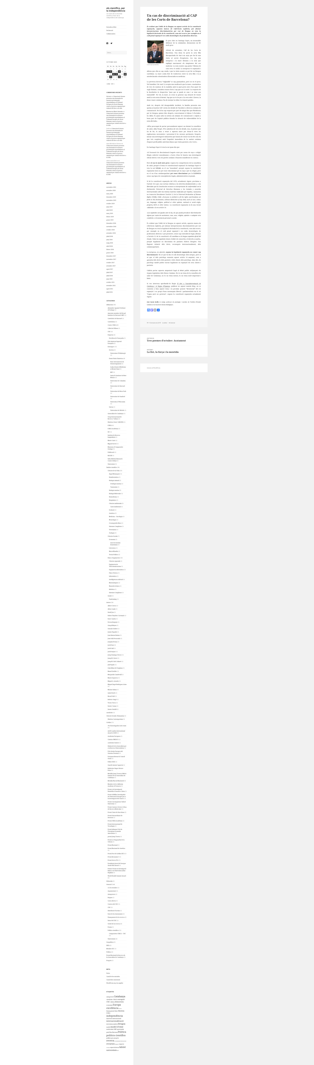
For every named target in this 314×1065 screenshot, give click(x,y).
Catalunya (119, 996)
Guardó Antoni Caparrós (115, 765)
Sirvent (108, 96)
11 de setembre (112, 888)
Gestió (110, 596)
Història (121, 1011)
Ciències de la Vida (113, 471)
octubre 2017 (110, 262)
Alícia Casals (111, 609)
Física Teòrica (113, 573)
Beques (110, 897)
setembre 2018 (111, 233)
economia (109, 1005)
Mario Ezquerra (113, 678)
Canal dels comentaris (113, 980)
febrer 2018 (110, 249)
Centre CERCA (112, 325)
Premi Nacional (112, 845)
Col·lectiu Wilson (113, 328)
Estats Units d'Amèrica (116, 358)
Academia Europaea (114, 736)
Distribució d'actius (114, 911)
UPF (118, 1050)
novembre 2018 (111, 226)
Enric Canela (112, 619)
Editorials (109, 881)
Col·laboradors (110, 34)
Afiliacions (109, 305)
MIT (111, 372)
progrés (116, 1038)
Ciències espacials (114, 561)
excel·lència (112, 1008)
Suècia (111, 407)
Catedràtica (111, 322)
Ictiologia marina (115, 484)
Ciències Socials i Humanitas (115, 716)
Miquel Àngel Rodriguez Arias (117, 684)
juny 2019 (109, 207)
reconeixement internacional (120, 1041)
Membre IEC (110, 949)
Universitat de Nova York (118, 391)
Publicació (111, 452)
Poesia (110, 927)
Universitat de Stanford (117, 396)
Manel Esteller (112, 671)
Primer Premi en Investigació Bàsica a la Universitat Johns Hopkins (117, 871)
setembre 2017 (111, 266)
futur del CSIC (112, 920)
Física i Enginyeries (114, 558)
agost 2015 (109, 289)
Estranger (111, 347)
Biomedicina (113, 497)
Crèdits (108, 722)
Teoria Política (113, 554)
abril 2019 (109, 210)
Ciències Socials (112, 536)
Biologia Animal (114, 480)
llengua (121, 1023)
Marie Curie (111, 440)
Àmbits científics (111, 467)
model (108, 1027)
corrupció (121, 999)
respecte (121, 1044)
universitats (111, 1050)
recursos (110, 1043)
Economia (112, 539)
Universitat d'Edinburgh (118, 353)
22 (110, 77)
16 (113, 74)
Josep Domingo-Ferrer (115, 655)
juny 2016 (109, 279)
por (112, 1038)
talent (122, 1047)
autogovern (110, 997)
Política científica (113, 930)
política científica (116, 1035)
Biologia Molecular (115, 493)
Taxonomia (113, 487)
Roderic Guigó (112, 699)
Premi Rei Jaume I (113, 857)
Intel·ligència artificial (116, 579)
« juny (108, 84)
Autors (108, 602)
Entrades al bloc (111, 27)
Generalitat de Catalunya (115, 413)
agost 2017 (109, 269)
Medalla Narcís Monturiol (116, 781)
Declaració (109, 30)
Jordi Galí (111, 648)
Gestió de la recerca (114, 924)
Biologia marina (114, 490)
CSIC (109, 331)
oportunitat (120, 1029)
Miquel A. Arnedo (113, 681)
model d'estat (117, 1026)
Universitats (111, 939)
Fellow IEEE (111, 762)
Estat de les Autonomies (115, 914)
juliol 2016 (109, 276)
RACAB (110, 455)
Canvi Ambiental (115, 507)
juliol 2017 (109, 272)
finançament (110, 1011)
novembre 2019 (111, 200)
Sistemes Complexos (115, 526)
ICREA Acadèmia (113, 429)
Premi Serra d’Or (113, 860)
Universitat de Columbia (118, 381)
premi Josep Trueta (114, 836)
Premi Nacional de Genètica (116, 848)
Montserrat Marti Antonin (114, 111)
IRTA (107, 945)
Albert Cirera (112, 606)
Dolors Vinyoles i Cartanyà (116, 615)
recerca (110, 1040)
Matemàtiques (113, 583)
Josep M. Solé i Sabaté (114, 661)
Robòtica (111, 589)
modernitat (109, 1029)
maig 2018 (109, 243)
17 (116, 74)
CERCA (115, 999)
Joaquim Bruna (112, 642)
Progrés (108, 960)
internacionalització (115, 1021)
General (108, 884)
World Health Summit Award (117, 876)
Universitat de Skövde (117, 410)
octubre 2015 (110, 282)
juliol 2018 (109, 236)
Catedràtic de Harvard (115, 318)
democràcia (119, 1002)
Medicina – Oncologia (115, 516)
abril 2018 (109, 246)
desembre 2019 (111, 197)
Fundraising (113, 599)
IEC (109, 432)
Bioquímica (112, 500)
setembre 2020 (111, 190)
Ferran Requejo (112, 622)
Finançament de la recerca (116, 917)
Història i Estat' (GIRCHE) (115, 422)
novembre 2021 (111, 187)
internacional (117, 1018)
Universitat (111, 464)
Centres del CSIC (113, 904)
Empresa (110, 335)
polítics (108, 1038)
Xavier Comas (112, 706)
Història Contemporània (115, 719)
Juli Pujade (111, 665)
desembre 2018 (111, 223)
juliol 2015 (109, 292)
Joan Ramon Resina (114, 635)
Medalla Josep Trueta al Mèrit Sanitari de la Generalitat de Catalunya (117, 775)
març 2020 (109, 194)
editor (165, 323)
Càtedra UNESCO (113, 739)
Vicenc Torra (112, 703)
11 (119, 71)
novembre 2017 (111, 259)
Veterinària (112, 530)
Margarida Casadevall (115, 674)
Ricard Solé (111, 696)
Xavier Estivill (112, 709)
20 (125, 74)
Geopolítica (109, 942)
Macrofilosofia (113, 551)
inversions (109, 1024)
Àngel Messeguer (114, 474)
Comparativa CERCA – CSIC (117, 933)
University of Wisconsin (117, 402)
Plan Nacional (113, 1032)
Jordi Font (111, 645)
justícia (115, 1024)
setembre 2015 (111, 285)
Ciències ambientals (115, 503)
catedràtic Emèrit (113, 743)
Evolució (111, 510)
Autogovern (111, 894)
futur (116, 1011)
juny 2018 (109, 240)
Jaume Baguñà (112, 632)
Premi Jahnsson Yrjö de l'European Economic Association (115, 831)
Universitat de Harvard (117, 386)
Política (108, 952)
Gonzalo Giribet (112, 629)
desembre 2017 (111, 256)
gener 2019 (109, 220)
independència (114, 1015)
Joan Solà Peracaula (114, 638)
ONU (115, 1029)
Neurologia (112, 520)
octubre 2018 (110, 230)
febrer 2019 (110, 217)
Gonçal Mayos (112, 625)
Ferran (120, 1008)
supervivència (114, 1047)
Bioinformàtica (113, 477)
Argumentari (112, 891)
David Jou (111, 612)
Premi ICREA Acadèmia (115, 821)
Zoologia (111, 533)
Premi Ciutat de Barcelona (116, 812)
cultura (112, 1002)
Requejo (116, 1044)
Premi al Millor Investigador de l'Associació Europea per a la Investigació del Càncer (117, 796)
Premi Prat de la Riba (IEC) (116, 853)
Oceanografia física (115, 523)
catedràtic (109, 712)
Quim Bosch (111, 693)
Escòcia (111, 350)
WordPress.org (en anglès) (114, 983)
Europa (117, 1004)
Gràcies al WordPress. (154, 368)
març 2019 (109, 213)
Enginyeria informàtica (116, 570)
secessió (108, 1047)
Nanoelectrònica (114, 586)
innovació (109, 1018)
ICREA (110, 425)
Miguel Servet (112, 444)
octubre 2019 (110, 203)
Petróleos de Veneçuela (116, 338)
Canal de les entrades (113, 976)
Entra (108, 973)
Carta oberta (112, 901)
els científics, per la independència (115, 9)
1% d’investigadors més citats (117, 726)
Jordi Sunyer (112, 652)
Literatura (112, 548)
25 (119, 77)
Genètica (111, 513)
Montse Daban (112, 690)
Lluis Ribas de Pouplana (115, 668)
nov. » (113, 84)
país (107, 1032)
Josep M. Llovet (112, 658)
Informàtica (112, 576)
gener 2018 (109, 253)
